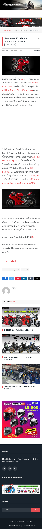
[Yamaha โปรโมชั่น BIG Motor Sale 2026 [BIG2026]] (21, 374)
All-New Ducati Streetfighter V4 (17, 90)
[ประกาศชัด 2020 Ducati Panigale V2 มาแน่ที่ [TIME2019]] (21, 65)
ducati (5, 270)
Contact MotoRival (29, 526)
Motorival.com (27, 521)
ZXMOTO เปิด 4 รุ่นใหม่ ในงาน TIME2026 (19, 330)
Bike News (36, 50)
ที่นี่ (32, 237)
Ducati (24, 79)
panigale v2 (15, 270)
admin (6, 50)
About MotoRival (14, 526)
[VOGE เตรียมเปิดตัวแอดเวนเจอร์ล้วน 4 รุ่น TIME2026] (21, 344)
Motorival (11, 261)
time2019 (25, 270)
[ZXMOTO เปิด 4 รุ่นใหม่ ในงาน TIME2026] (21, 317)
